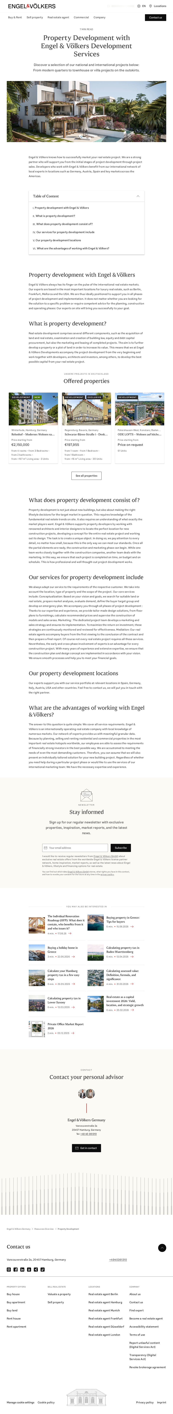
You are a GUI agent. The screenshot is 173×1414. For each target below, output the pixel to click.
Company (99, 17)
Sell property (35, 17)
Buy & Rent (15, 17)
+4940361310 (118, 1259)
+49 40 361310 (88, 1133)
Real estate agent (58, 17)
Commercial (81, 17)
